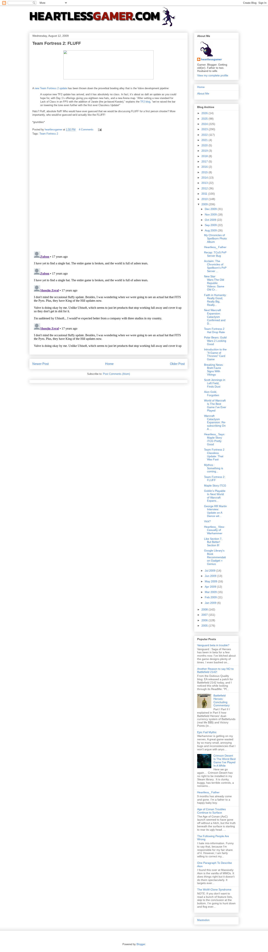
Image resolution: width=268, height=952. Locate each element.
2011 (204, 193)
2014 (205, 177)
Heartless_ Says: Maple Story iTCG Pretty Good (214, 439)
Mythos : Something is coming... (213, 468)
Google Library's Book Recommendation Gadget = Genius (215, 557)
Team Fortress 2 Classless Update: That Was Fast (214, 454)
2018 (205, 156)
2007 (205, 614)
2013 (205, 182)
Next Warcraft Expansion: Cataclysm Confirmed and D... (214, 317)
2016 (205, 166)
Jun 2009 (211, 575)
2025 (205, 118)
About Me (203, 93)
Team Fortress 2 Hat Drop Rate (214, 330)
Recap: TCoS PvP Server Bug (215, 254)
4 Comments (86, 129)
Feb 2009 (211, 597)
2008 (205, 609)
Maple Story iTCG (215, 485)
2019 (205, 150)
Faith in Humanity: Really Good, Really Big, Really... (215, 299)
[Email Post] (99, 129)
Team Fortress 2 (48, 133)
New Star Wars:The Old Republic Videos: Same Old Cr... (214, 283)
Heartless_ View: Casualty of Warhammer (214, 530)
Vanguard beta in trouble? (213, 645)
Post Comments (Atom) (116, 373)
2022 (205, 134)
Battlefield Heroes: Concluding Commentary (221, 700)
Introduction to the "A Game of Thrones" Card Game (215, 354)
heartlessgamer (211, 59)
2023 (205, 129)
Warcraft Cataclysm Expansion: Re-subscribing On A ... (215, 422)
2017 (205, 161)
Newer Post (40, 364)
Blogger (141, 944)
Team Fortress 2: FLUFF (214, 478)
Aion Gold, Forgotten (211, 393)
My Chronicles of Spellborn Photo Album (215, 238)
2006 (205, 620)
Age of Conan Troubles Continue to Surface (211, 811)
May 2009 (211, 581)
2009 (205, 204)
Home (109, 364)
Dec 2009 (211, 209)
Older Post (177, 364)
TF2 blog (145, 101)
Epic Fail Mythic (207, 732)
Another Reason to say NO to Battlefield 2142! (215, 670)
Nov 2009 (211, 214)
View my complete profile (212, 75)
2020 (205, 145)
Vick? (207, 521)
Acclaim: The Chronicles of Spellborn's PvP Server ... (215, 265)
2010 (205, 199)
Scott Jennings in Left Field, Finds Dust (214, 383)
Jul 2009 (210, 570)
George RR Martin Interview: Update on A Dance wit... (215, 511)
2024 (205, 124)
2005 (205, 625)
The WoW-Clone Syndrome (214, 889)
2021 (205, 140)
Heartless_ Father (215, 247)
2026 (205, 113)
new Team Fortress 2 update (51, 88)
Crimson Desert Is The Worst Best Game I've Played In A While (224, 760)
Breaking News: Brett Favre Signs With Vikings (213, 369)
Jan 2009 (211, 602)
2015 (205, 172)
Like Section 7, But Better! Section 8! (213, 542)
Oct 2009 (211, 219)
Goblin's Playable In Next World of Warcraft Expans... (214, 495)
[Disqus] (108, 194)
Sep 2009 (211, 225)
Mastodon (203, 920)
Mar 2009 (211, 592)
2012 (205, 188)
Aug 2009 (211, 230)
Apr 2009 (211, 586)
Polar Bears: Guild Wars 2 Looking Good (215, 341)
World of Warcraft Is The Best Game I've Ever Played (215, 405)
